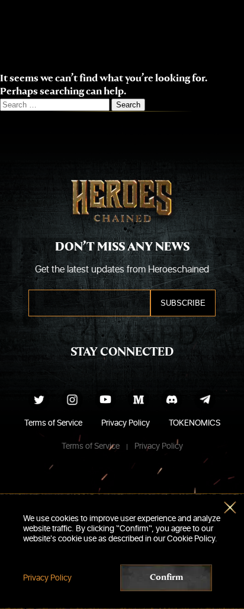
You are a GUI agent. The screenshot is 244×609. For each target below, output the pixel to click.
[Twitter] (39, 399)
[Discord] (171, 399)
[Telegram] (205, 399)
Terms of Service (53, 423)
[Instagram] (72, 399)
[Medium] (138, 399)
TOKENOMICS (194, 423)
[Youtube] (105, 399)
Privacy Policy (125, 423)
